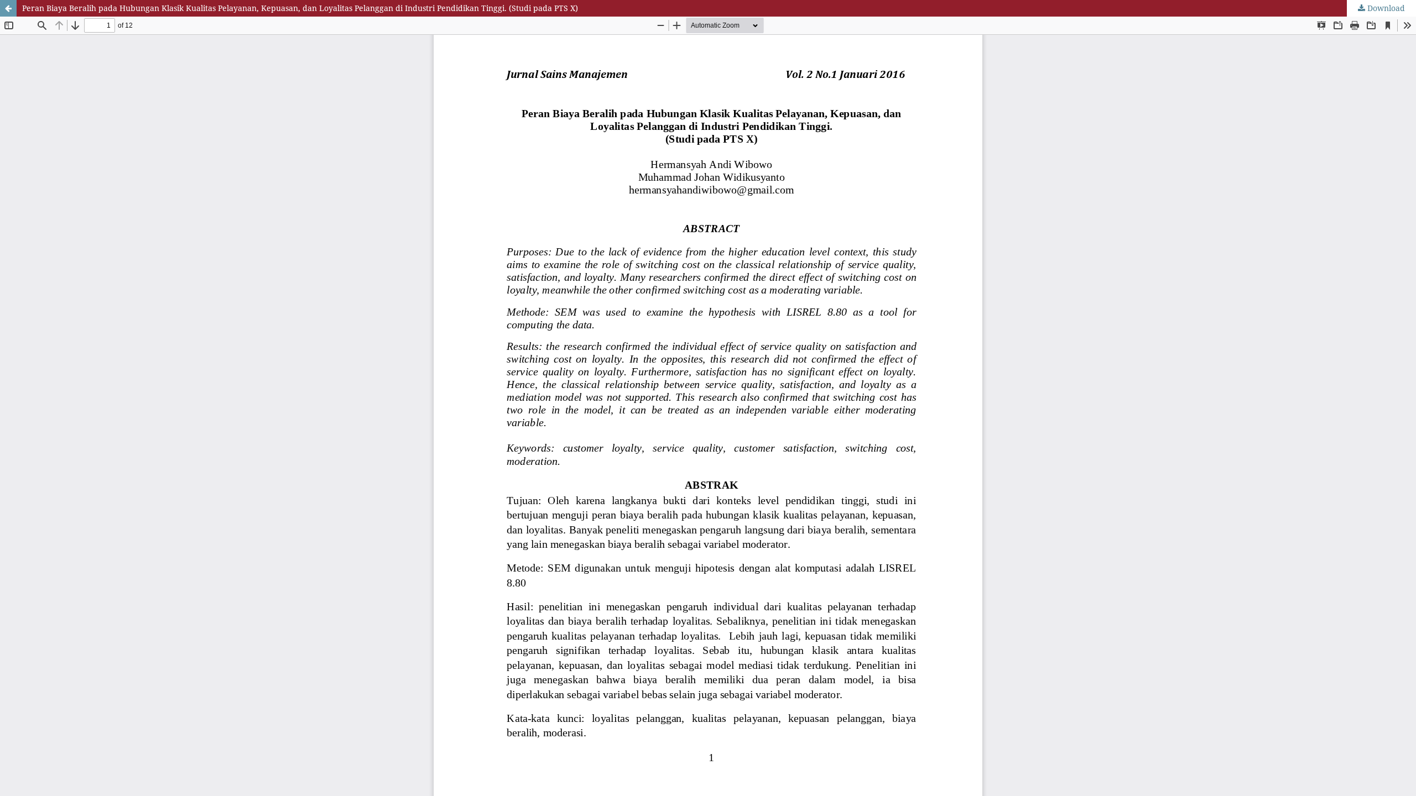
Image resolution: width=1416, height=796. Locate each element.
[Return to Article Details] (8, 8)
